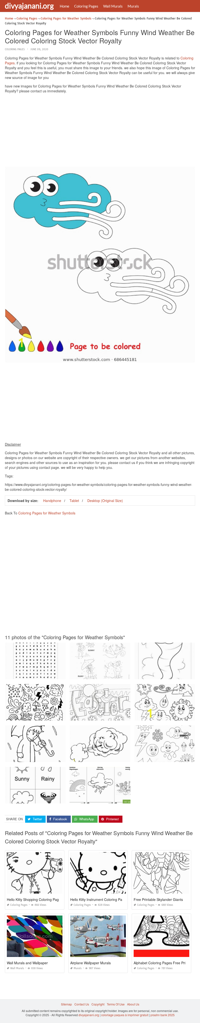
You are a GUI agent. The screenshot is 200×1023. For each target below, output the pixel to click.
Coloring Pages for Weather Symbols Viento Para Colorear (110, 757)
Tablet (74, 500)
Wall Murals (113, 6)
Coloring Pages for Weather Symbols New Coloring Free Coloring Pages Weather (60, 716)
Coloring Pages (86, 6)
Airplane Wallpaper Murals (90, 962)
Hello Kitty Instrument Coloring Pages (99, 899)
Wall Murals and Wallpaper (27, 962)
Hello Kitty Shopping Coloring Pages (34, 899)
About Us (133, 1004)
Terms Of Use (116, 1004)
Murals (133, 6)
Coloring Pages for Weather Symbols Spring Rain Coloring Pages (49, 757)
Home (64, 6)
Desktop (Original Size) (105, 500)
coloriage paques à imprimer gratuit (124, 1015)
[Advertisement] (100, 131)
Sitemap (66, 1004)
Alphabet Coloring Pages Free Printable (164, 962)
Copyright (97, 1004)
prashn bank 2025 (162, 1015)
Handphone (52, 500)
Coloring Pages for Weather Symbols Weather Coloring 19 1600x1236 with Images (125, 675)
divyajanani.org (29, 5)
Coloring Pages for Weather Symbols (46, 513)
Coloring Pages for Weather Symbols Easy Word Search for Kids (48, 675)
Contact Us (81, 1004)
